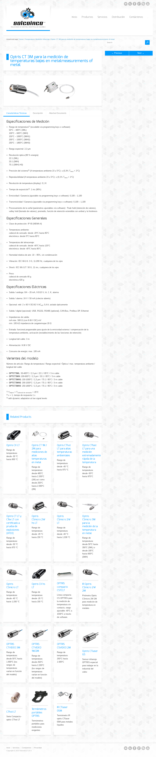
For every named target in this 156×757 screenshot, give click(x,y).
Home (21, 39)
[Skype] (143, 4)
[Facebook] (134, 4)
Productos (87, 17)
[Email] (126, 4)
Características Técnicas (16, 113)
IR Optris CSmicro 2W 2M (89, 587)
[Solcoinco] (28, 27)
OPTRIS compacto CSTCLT (62, 586)
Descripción (38, 113)
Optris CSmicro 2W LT (63, 519)
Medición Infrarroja (42, 39)
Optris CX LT (13, 445)
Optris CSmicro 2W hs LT (38, 519)
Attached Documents (57, 113)
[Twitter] (130, 4)
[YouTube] (148, 4)
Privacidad (38, 748)
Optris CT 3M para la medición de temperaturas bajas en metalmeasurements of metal (82, 39)
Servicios (102, 17)
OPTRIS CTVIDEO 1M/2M (36, 647)
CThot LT (11, 712)
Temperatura (29, 39)
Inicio (74, 17)
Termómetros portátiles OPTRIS (39, 712)
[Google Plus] (139, 4)
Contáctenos (136, 17)
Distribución (118, 17)
